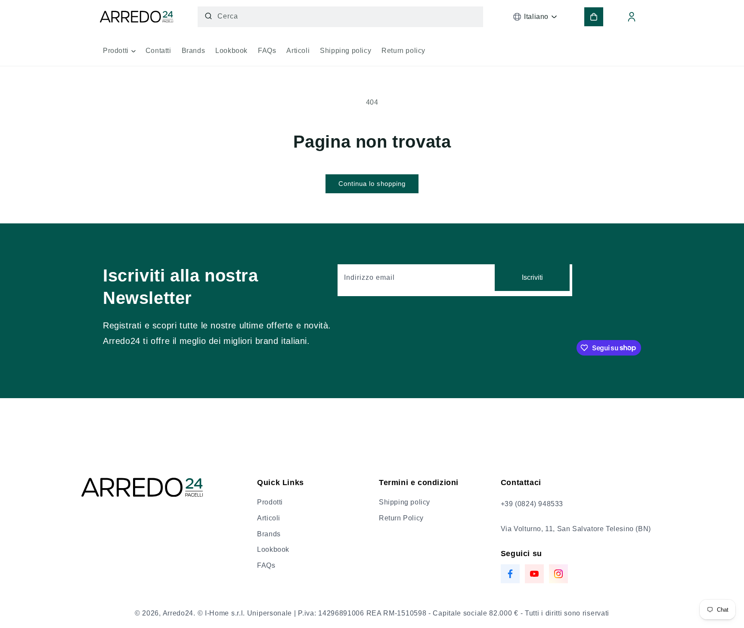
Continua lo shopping (372, 183)
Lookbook (273, 549)
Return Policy (401, 518)
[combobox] (341, 16)
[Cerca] (208, 15)
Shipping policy (404, 502)
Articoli (268, 518)
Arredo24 (178, 613)
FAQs (266, 565)
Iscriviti (532, 277)
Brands (269, 534)
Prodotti (270, 502)
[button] (119, 53)
